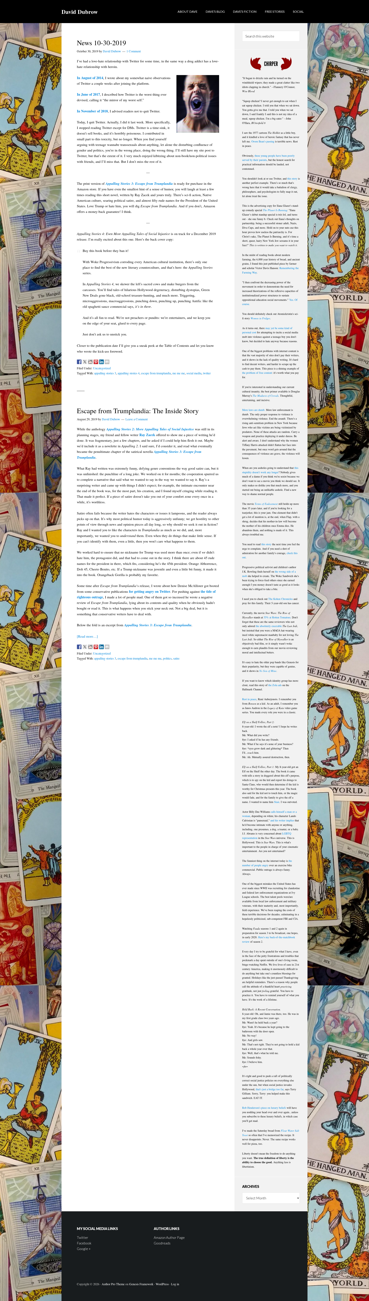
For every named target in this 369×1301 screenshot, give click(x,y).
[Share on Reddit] (90, 362)
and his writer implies (282, 820)
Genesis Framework (141, 1284)
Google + (84, 1249)
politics (167, 658)
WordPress (162, 1284)
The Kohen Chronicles (280, 599)
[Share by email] (107, 362)
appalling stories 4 (129, 373)
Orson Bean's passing (262, 141)
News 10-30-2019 (101, 42)
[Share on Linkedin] (101, 362)
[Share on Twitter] (84, 362)
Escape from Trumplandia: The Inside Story (138, 410)
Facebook (84, 1243)
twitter (207, 373)
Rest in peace (249, 699)
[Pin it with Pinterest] (96, 362)
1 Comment (133, 51)
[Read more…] (87, 636)
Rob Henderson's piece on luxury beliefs (264, 1108)
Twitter (82, 1237)
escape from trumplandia (156, 373)
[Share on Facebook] (79, 362)
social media (193, 373)
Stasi (276, 802)
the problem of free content (257, 373)
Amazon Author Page (169, 1237)
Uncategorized (102, 368)
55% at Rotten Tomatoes (277, 617)
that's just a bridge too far (269, 1089)
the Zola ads (275, 685)
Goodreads (162, 1243)
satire (176, 658)
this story (292, 178)
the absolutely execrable (269, 626)
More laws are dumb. (253, 410)
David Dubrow (80, 11)
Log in (175, 1284)
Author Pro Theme (113, 1284)
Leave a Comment (136, 419)
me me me (178, 373)
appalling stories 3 (105, 373)
